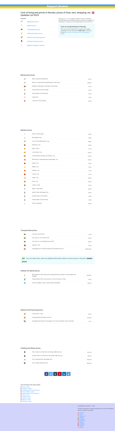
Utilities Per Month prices (34, 33)
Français (81, 427)
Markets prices (31, 25)
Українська (82, 416)
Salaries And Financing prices (36, 37)
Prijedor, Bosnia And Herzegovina (30, 393)
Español (81, 417)
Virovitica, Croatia (26, 401)
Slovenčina (82, 420)
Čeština (81, 422)
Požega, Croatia (26, 396)
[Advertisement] (57, 61)
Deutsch (81, 425)
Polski (80, 414)
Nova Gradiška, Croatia (28, 391)
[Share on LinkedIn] (64, 374)
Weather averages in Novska (35, 45)
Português (82, 419)
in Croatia (67, 18)
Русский (81, 412)
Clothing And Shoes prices (35, 41)
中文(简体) (81, 424)
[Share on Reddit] (69, 374)
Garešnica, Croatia (27, 388)
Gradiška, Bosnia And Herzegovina (31, 390)
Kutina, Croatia (26, 387)
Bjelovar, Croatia (26, 399)
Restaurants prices (32, 21)
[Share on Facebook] (46, 374)
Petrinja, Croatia (26, 398)
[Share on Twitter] (51, 374)
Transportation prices (33, 29)
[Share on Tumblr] (55, 374)
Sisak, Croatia (25, 395)
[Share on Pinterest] (60, 374)
